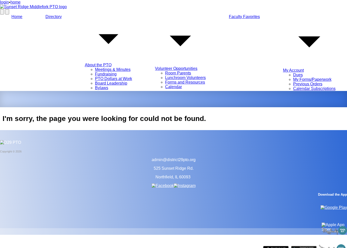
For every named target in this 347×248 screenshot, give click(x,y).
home (15, 2)
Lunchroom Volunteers (185, 77)
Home (16, 16)
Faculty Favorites (244, 16)
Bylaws (101, 88)
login (4, 2)
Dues (298, 75)
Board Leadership (111, 83)
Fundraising (106, 74)
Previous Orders (307, 84)
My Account (293, 70)
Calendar (173, 87)
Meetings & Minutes (113, 69)
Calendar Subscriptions (314, 88)
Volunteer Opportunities (176, 68)
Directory (53, 16)
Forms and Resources (185, 82)
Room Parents (178, 73)
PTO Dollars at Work (113, 78)
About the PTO (98, 65)
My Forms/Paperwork (312, 79)
